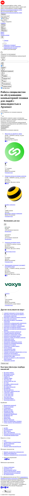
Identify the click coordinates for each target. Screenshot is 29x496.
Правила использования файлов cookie (11, 12)
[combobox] (8, 54)
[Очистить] (3, 59)
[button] (2, 32)
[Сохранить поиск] (2, 63)
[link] (3, 29)
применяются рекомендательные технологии (14, 477)
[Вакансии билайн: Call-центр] (16, 194)
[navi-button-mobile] (2, 37)
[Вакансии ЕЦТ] (16, 152)
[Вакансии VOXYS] (16, 285)
